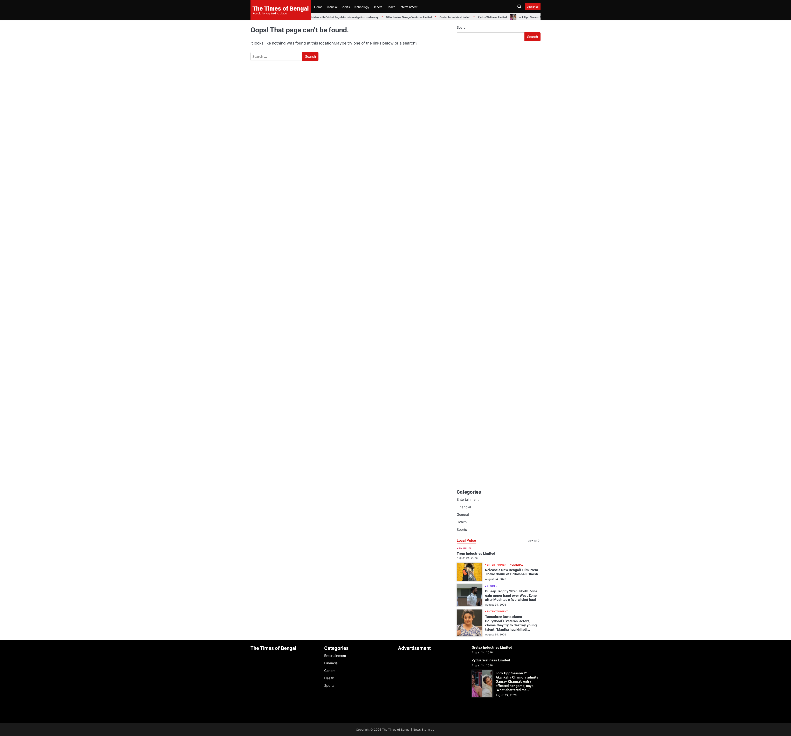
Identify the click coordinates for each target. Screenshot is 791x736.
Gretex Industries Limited (444, 17)
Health (390, 7)
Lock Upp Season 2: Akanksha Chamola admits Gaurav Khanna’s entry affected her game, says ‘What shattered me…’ (517, 681)
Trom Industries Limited (476, 553)
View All (532, 540)
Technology (361, 7)
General (378, 7)
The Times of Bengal (281, 8)
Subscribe (532, 6)
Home (318, 7)
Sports (345, 7)
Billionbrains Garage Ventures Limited (398, 17)
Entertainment (408, 7)
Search (462, 27)
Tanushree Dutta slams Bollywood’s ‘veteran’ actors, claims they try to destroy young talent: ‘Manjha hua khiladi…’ (511, 623)
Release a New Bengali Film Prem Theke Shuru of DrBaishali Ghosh (511, 572)
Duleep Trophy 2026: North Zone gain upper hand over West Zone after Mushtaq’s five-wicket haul (511, 595)
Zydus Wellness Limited (481, 17)
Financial (331, 7)
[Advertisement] (499, 75)
